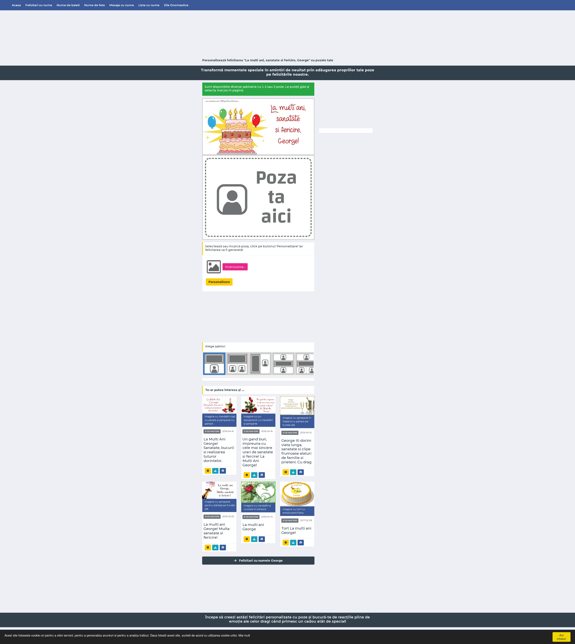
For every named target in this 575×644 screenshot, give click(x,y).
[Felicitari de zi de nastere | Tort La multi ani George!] (297, 493)
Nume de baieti (68, 5)
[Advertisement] (287, 34)
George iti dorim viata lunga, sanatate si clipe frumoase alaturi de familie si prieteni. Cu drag (296, 451)
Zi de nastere (212, 431)
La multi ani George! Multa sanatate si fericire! (216, 530)
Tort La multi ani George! (296, 530)
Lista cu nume (148, 5)
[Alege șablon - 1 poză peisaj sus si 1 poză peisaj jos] (283, 363)
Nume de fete (94, 5)
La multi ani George (253, 527)
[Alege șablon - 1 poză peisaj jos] (214, 363)
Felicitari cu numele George (261, 560)
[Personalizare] (208, 471)
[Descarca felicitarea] (215, 471)
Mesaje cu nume (121, 5)
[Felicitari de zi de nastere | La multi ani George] (258, 492)
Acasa (16, 5)
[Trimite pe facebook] (223, 470)
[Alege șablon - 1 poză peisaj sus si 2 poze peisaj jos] (306, 363)
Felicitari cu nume (38, 5)
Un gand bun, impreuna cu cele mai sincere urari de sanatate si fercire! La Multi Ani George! (257, 452)
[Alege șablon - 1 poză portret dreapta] (260, 363)
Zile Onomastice (176, 5)
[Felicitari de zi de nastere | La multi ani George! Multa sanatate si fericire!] (219, 490)
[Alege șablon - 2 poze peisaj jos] (237, 363)
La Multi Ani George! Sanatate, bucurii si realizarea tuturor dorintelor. (218, 450)
